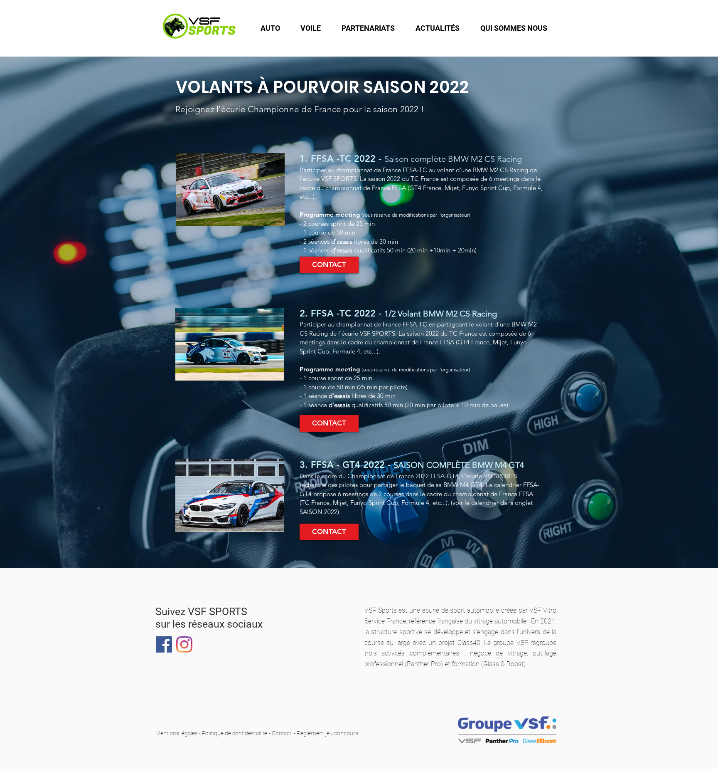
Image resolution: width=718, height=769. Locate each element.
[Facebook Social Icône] (164, 644)
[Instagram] (184, 644)
